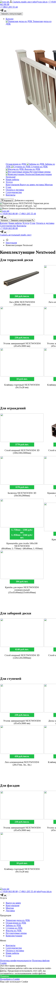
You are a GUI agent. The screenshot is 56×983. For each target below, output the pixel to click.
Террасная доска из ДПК (18, 920)
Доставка (10, 910)
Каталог (10, 19)
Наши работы (12, 179)
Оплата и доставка (15, 190)
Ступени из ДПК (39, 166)
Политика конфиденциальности (15, 960)
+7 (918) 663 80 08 (9, 213)
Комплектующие (14, 935)
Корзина (8, 201)
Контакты (10, 195)
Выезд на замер (27, 184)
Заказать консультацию (11, 14)
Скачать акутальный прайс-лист (15, 235)
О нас (8, 187)
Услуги (9, 182)
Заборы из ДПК (13, 925)
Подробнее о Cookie (10, 979)
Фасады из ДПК (32, 169)
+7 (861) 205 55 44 (9, 7)
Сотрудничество (14, 192)
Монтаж (49, 184)
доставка (40, 184)
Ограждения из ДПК (16, 923)
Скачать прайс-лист (22, 2)
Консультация (13, 184)
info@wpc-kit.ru (40, 2)
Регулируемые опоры (40, 172)
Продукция (11, 242)
